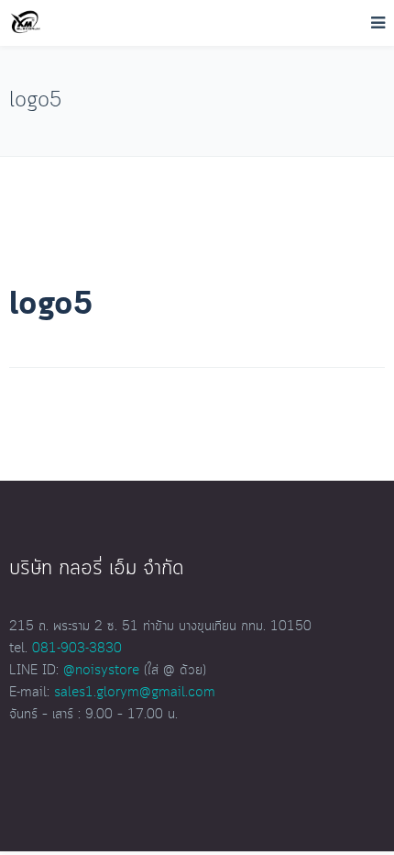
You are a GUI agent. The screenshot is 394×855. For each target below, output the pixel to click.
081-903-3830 (77, 648)
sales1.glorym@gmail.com (134, 692)
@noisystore (101, 670)
